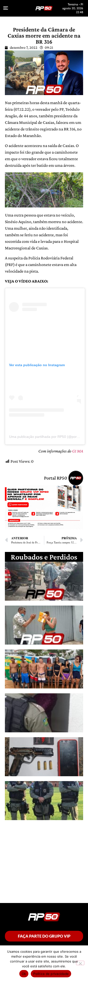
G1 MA (77, 451)
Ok (24, 974)
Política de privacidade (51, 974)
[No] (80, 963)
